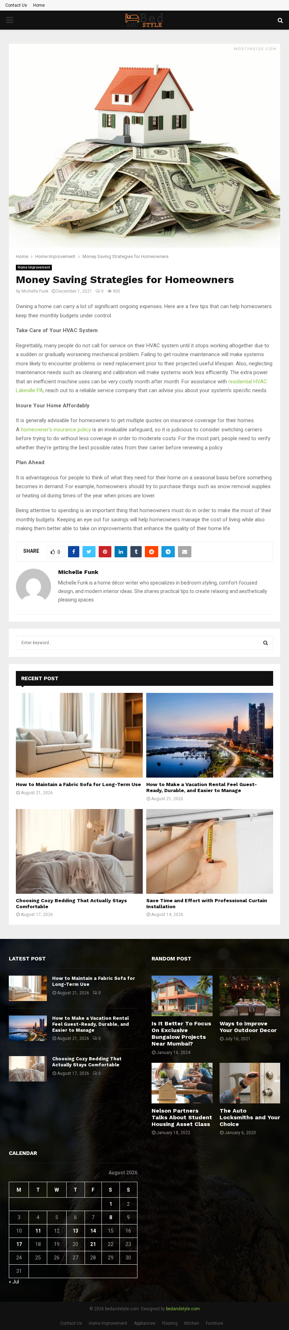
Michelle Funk (34, 291)
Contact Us (16, 5)
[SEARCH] (265, 643)
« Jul (14, 1281)
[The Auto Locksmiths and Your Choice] (250, 1083)
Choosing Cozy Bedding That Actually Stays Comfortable (87, 1061)
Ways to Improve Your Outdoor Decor (248, 1027)
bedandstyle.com (183, 1308)
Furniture (214, 1323)
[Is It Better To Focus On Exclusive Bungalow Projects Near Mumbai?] (182, 996)
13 (75, 1231)
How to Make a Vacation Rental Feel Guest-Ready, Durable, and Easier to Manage (201, 787)
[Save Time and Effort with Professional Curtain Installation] (209, 851)
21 (93, 1244)
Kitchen (191, 1323)
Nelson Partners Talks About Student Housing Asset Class (182, 1117)
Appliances (144, 1323)
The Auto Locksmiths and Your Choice (250, 1117)
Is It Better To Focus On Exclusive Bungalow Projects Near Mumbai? (181, 1033)
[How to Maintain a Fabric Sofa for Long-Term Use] (79, 735)
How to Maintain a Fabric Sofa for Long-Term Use (78, 784)
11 (38, 1231)
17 (19, 1244)
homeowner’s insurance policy (56, 429)
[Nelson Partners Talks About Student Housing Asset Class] (182, 1083)
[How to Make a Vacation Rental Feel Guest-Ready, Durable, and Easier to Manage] (209, 735)
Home (39, 5)
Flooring (170, 1323)
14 (93, 1231)
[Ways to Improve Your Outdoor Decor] (250, 996)
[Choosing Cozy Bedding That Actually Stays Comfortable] (79, 851)
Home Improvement (34, 267)
